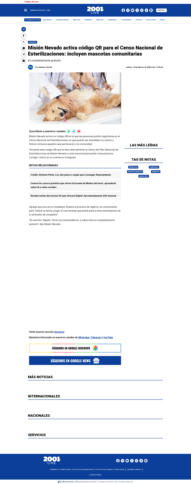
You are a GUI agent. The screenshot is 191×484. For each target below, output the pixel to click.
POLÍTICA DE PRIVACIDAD (83, 469)
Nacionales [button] (47, 20)
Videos (162, 20)
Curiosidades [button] (126, 20)
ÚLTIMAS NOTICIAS (32, 20)
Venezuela (154, 167)
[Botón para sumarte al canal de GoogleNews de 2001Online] (75, 360)
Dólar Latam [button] (151, 20)
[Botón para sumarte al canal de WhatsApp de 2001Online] (69, 131)
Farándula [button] (88, 20)
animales (155, 171)
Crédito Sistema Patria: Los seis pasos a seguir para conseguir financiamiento (71, 174)
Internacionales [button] (62, 20)
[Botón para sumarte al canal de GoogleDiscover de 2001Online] (75, 348)
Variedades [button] (112, 20)
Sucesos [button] (139, 20)
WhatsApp (84, 337)
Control (32, 42)
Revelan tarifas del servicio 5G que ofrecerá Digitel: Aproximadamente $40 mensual (73, 195)
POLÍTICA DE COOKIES (104, 469)
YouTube (108, 337)
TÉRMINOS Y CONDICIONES (60, 469)
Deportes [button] (99, 20)
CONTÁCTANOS (95, 475)
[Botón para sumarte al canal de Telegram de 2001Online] (74, 131)
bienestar (133, 167)
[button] (23, 35)
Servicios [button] (76, 20)
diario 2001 (143, 176)
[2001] (95, 10)
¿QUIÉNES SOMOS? (134, 469)
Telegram (96, 337)
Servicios (59, 332)
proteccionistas (135, 171)
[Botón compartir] (23, 29)
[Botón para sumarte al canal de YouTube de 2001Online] (79, 131)
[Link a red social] (118, 460)
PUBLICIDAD (119, 469)
